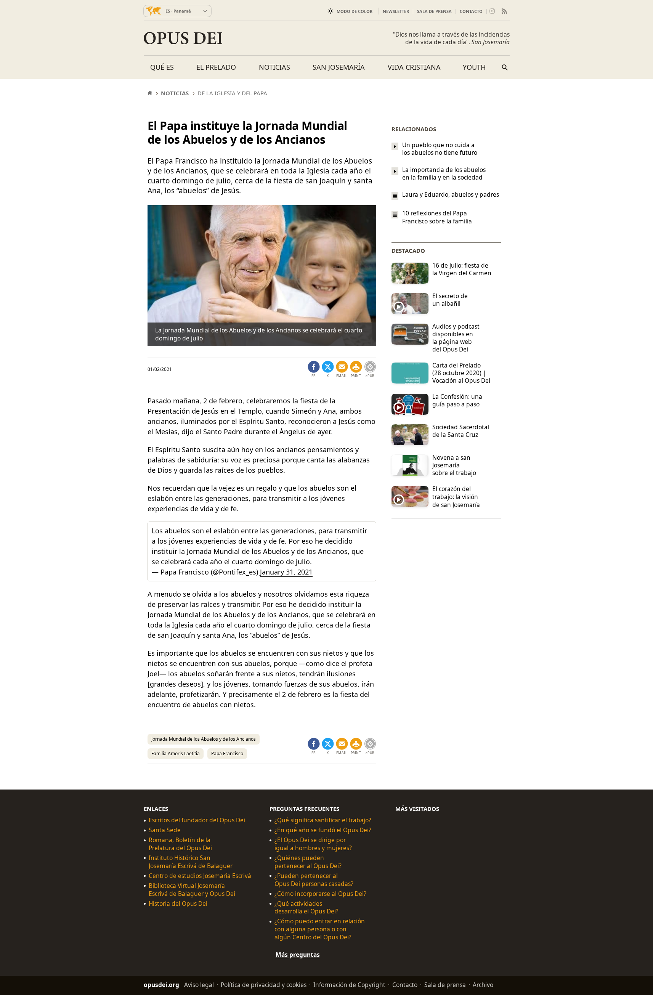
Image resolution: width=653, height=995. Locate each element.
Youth (474, 67)
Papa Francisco (227, 753)
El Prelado (216, 67)
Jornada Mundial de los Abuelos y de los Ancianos (203, 739)
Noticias (274, 67)
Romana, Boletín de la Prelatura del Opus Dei (180, 844)
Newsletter (396, 11)
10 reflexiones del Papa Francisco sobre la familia (437, 217)
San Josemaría (339, 67)
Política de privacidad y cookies (263, 985)
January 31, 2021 (286, 571)
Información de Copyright (349, 985)
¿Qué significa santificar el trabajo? (322, 820)
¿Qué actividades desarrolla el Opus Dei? (306, 908)
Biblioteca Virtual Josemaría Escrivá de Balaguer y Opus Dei (192, 890)
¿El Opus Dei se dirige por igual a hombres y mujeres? (313, 844)
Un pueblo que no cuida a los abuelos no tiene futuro (439, 148)
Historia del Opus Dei (178, 904)
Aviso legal (199, 985)
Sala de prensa (434, 11)
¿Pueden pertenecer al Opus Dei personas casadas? (313, 880)
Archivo (483, 985)
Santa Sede (165, 830)
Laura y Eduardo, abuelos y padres (450, 194)
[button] (356, 369)
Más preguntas (298, 954)
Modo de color (354, 11)
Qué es (162, 67)
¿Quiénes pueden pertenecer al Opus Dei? (308, 862)
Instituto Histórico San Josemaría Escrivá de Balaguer (191, 862)
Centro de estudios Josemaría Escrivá (200, 876)
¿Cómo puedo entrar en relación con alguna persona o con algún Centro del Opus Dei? (319, 929)
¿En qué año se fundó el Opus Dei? (322, 830)
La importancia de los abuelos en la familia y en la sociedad (444, 173)
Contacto (471, 11)
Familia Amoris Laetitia (175, 753)
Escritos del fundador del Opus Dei (197, 820)
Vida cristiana (414, 67)
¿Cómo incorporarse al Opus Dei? (320, 894)
